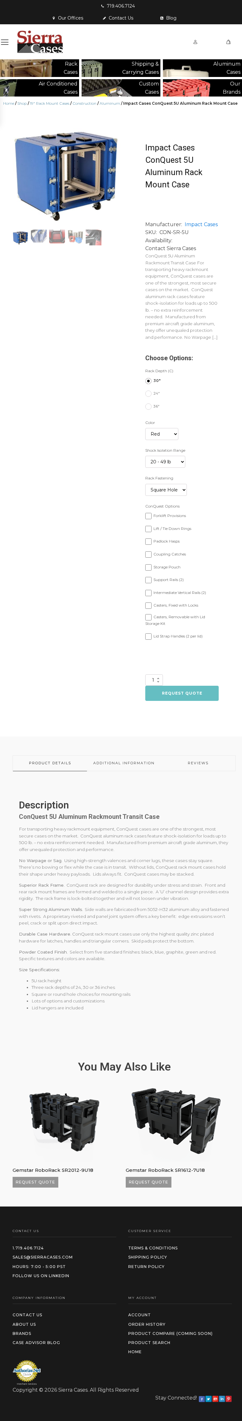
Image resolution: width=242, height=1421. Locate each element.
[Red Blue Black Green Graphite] (161, 434)
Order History (146, 1324)
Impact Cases (201, 224)
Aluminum (110, 103)
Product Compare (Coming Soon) (170, 1333)
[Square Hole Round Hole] (166, 490)
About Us (24, 1324)
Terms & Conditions (153, 1248)
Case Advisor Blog (36, 1342)
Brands (22, 1333)
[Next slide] (115, 173)
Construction (84, 103)
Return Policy (146, 1266)
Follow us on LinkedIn (41, 1275)
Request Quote (182, 693)
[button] (118, 6)
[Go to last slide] (18, 1135)
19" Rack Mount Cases (49, 103)
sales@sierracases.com (43, 1257)
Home (8, 103)
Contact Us (27, 1314)
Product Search (149, 1342)
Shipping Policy (147, 1257)
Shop (22, 103)
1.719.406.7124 (28, 1248)
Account (139, 1314)
